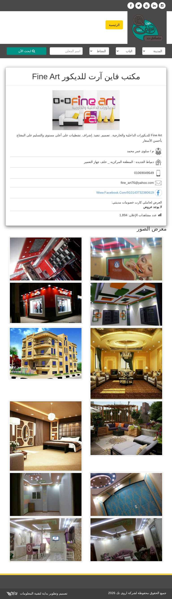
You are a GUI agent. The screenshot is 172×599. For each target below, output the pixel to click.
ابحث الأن (25, 51)
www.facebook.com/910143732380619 (125, 192)
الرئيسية (114, 25)
